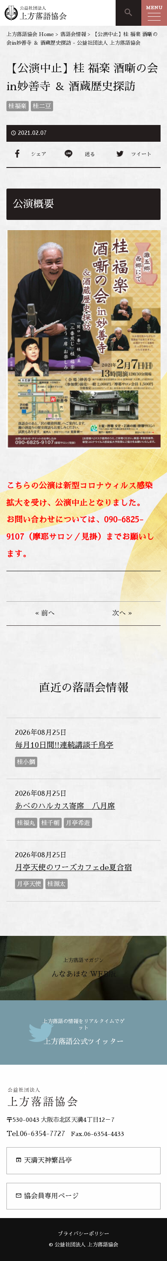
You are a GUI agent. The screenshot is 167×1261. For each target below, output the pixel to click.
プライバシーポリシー (83, 1234)
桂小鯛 (26, 762)
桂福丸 (26, 823)
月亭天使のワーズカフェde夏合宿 (73, 867)
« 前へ (45, 613)
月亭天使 (29, 884)
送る (90, 154)
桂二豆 (42, 106)
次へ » (122, 613)
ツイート (141, 154)
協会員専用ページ (47, 1196)
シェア (38, 154)
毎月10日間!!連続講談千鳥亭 (64, 745)
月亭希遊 (78, 823)
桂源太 (57, 884)
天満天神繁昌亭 (43, 1160)
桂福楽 (18, 106)
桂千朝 (51, 823)
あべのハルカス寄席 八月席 (65, 806)
